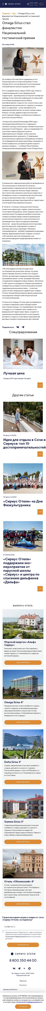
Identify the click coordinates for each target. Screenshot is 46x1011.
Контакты (23, 985)
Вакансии (23, 981)
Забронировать (23, 662)
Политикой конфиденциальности (29, 1002)
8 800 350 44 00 (23, 960)
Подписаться (23, 945)
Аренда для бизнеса (10, 989)
